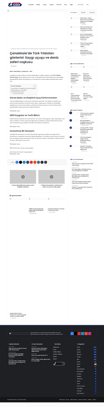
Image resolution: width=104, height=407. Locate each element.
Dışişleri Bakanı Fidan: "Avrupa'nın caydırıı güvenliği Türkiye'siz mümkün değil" (18, 315)
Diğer (71, 4)
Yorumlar (91, 12)
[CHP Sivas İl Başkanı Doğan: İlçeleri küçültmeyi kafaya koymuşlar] (75, 139)
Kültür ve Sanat (81, 386)
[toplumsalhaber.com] (16, 4)
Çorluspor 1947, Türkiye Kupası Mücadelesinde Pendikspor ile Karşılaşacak (86, 130)
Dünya (45, 4)
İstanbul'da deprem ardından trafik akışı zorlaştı (56, 209)
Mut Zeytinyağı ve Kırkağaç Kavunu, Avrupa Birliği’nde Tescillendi (87, 122)
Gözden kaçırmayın (18, 93)
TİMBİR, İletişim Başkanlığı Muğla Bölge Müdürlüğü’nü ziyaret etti (36, 210)
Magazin (79, 376)
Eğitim (78, 366)
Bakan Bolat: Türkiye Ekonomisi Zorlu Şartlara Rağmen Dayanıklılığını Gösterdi (87, 20)
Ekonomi (59, 4)
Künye (54, 349)
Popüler (83, 12)
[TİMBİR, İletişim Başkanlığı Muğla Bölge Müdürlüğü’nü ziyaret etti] (37, 202)
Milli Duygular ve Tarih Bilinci (19, 90)
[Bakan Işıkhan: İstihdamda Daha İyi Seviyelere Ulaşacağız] (75, 52)
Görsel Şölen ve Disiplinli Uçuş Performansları (23, 88)
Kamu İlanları (80, 371)
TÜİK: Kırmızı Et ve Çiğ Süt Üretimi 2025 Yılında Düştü (87, 114)
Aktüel (78, 381)
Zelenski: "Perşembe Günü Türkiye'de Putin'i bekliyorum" (86, 147)
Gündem (79, 374)
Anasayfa (31, 4)
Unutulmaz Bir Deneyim (18, 92)
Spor (65, 4)
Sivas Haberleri (81, 369)
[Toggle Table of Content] (34, 86)
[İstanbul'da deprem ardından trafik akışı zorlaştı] (56, 202)
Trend (78, 383)
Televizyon (79, 379)
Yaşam (78, 361)
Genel (78, 347)
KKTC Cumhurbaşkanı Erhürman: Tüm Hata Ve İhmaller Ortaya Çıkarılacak (86, 36)
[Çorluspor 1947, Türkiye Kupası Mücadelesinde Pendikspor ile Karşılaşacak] (75, 131)
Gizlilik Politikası (57, 352)
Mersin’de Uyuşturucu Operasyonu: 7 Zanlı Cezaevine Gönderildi (86, 28)
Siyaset (51, 4)
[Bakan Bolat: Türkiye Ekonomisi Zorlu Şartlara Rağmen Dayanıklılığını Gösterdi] (75, 20)
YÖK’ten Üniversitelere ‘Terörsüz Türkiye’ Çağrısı (86, 44)
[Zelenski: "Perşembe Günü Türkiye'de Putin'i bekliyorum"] (75, 148)
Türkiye (38, 4)
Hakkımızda (56, 347)
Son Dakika (80, 388)
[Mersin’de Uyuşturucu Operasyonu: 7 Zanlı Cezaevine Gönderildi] (75, 29)
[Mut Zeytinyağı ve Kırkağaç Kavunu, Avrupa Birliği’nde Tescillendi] (75, 122)
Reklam (55, 356)
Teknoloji (79, 391)
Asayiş (78, 349)
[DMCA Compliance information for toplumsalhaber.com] (59, 365)
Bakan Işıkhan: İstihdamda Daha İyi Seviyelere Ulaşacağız (86, 52)
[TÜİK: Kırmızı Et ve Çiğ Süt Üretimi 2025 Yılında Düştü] (75, 115)
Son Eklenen (73, 12)
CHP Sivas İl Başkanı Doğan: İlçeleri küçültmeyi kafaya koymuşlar (85, 140)
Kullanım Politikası (57, 354)
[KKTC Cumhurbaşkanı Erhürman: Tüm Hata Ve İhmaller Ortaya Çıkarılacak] (75, 36)
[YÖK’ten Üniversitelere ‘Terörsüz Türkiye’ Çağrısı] (75, 45)
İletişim (55, 359)
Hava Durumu (80, 393)
